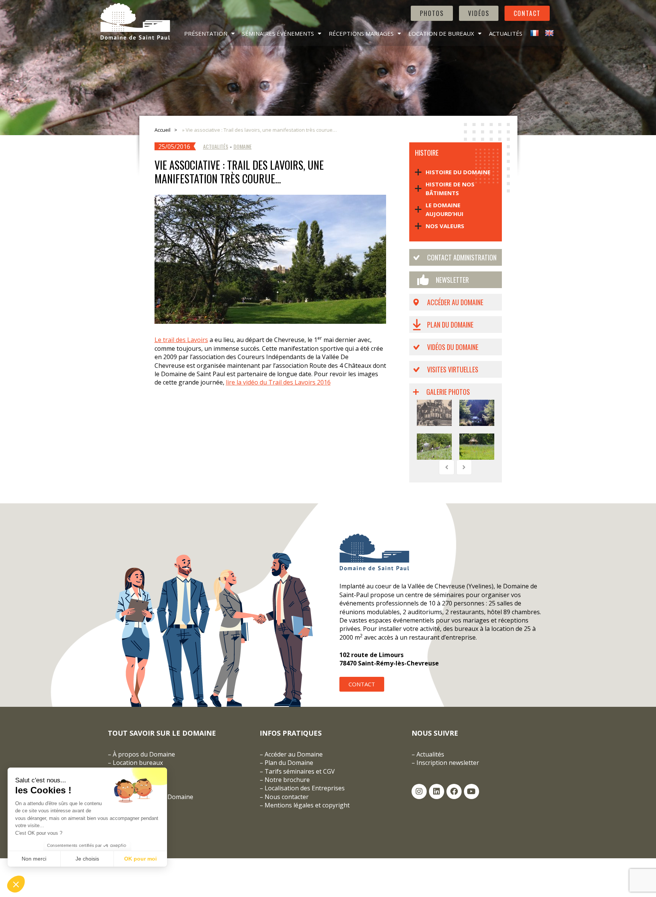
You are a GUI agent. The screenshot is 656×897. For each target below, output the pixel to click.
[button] (16, 884)
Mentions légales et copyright (307, 805)
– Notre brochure (285, 780)
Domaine (242, 146)
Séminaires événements (278, 33)
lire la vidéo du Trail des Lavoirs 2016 (278, 382)
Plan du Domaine (450, 324)
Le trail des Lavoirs (181, 340)
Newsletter (452, 280)
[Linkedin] (436, 791)
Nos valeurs (445, 226)
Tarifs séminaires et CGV (299, 771)
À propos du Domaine (144, 754)
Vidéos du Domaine (452, 347)
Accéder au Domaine (455, 302)
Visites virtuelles (452, 369)
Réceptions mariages (361, 33)
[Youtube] (471, 791)
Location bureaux (138, 762)
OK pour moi (140, 859)
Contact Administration (462, 257)
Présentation (205, 33)
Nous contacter (287, 797)
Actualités (505, 33)
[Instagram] (419, 791)
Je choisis (87, 859)
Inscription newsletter (447, 762)
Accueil (162, 129)
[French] (533, 33)
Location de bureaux (441, 33)
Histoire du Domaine (458, 172)
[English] (548, 33)
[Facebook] (454, 791)
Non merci (34, 859)
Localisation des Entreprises (305, 788)
